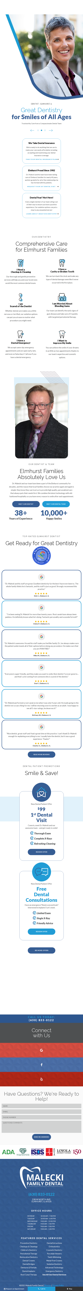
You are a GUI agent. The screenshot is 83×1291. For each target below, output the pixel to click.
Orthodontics (54, 1246)
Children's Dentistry (29, 1250)
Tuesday (31, 1219)
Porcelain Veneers (54, 1253)
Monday (31, 1216)
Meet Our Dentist (25, 504)
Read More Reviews (41, 754)
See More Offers (41, 950)
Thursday (31, 1224)
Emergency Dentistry (54, 1271)
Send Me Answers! (41, 1137)
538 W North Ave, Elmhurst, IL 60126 (41, 1200)
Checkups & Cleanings (29, 1246)
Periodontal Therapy (28, 1253)
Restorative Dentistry (29, 1257)
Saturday (31, 1229)
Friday (30, 1226)
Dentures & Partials (29, 1267)
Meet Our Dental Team (55, 504)
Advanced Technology (54, 1267)
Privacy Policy (58, 1285)
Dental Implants (28, 1271)
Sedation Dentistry (54, 1264)
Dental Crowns (29, 1260)
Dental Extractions (54, 1243)
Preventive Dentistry (28, 1243)
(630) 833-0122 (41, 1018)
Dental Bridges (29, 1264)
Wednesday (32, 1221)
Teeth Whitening (54, 1257)
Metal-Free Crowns (54, 1260)
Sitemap (47, 1285)
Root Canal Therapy (29, 1274)
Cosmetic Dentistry (54, 1250)
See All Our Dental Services (54, 1274)
